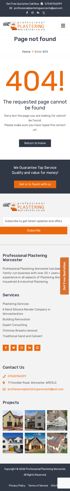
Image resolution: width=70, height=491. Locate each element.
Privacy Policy (17, 485)
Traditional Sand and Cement (22, 336)
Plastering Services (16, 304)
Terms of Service (38, 485)
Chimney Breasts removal (20, 330)
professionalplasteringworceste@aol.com (38, 8)
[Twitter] (43, 12)
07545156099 (53, 3)
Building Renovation (16, 319)
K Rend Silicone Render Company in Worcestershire (26, 311)
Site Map (56, 485)
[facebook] (27, 12)
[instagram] (32, 12)
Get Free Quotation (17, 3)
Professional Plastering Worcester (45, 469)
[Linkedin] (38, 12)
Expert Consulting (15, 325)
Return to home (35, 143)
